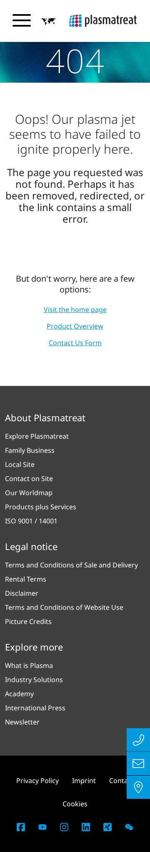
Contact (121, 780)
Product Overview (75, 326)
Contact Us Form (75, 342)
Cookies (75, 803)
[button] (48, 21)
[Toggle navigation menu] (21, 20)
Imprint (84, 780)
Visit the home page (75, 309)
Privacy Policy (37, 780)
